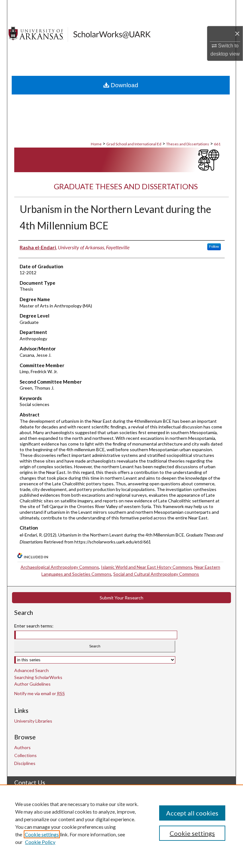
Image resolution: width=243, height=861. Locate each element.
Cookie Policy (40, 842)
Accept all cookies (192, 813)
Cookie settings (42, 834)
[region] (121, 823)
